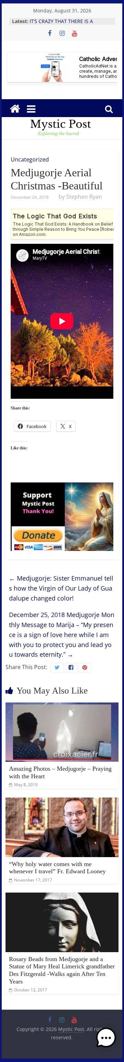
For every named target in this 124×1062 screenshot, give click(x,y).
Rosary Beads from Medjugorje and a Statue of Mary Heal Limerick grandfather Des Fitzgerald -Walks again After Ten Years (62, 970)
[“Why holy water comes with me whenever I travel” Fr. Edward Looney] (62, 801)
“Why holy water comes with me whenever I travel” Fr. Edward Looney (57, 868)
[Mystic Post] (15, 109)
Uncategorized (30, 159)
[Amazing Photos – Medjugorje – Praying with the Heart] (62, 706)
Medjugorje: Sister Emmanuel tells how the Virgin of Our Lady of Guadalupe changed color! (61, 588)
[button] (106, 1041)
